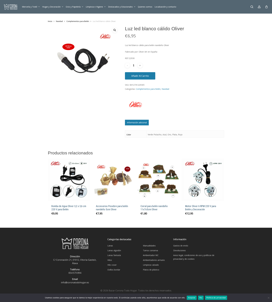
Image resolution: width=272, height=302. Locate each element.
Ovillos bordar (113, 269)
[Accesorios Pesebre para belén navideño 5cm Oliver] (113, 180)
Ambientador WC (151, 255)
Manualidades (149, 245)
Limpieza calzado (151, 265)
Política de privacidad (216, 297)
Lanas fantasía (114, 255)
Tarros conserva (150, 250)
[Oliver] (135, 107)
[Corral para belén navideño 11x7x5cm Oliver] (158, 180)
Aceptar (191, 297)
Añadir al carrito (140, 75)
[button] (114, 30)
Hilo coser (112, 265)
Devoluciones (179, 250)
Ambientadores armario (154, 260)
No (200, 297)
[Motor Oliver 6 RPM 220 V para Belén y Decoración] (203, 180)
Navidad (59, 21)
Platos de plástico (151, 269)
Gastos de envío (180, 245)
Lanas (110, 245)
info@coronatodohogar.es (75, 282)
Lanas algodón (114, 250)
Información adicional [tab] (137, 122)
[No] (268, 297)
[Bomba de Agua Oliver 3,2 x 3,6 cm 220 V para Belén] (69, 180)
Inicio (50, 21)
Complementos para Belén (77, 21)
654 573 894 (75, 272)
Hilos (109, 260)
